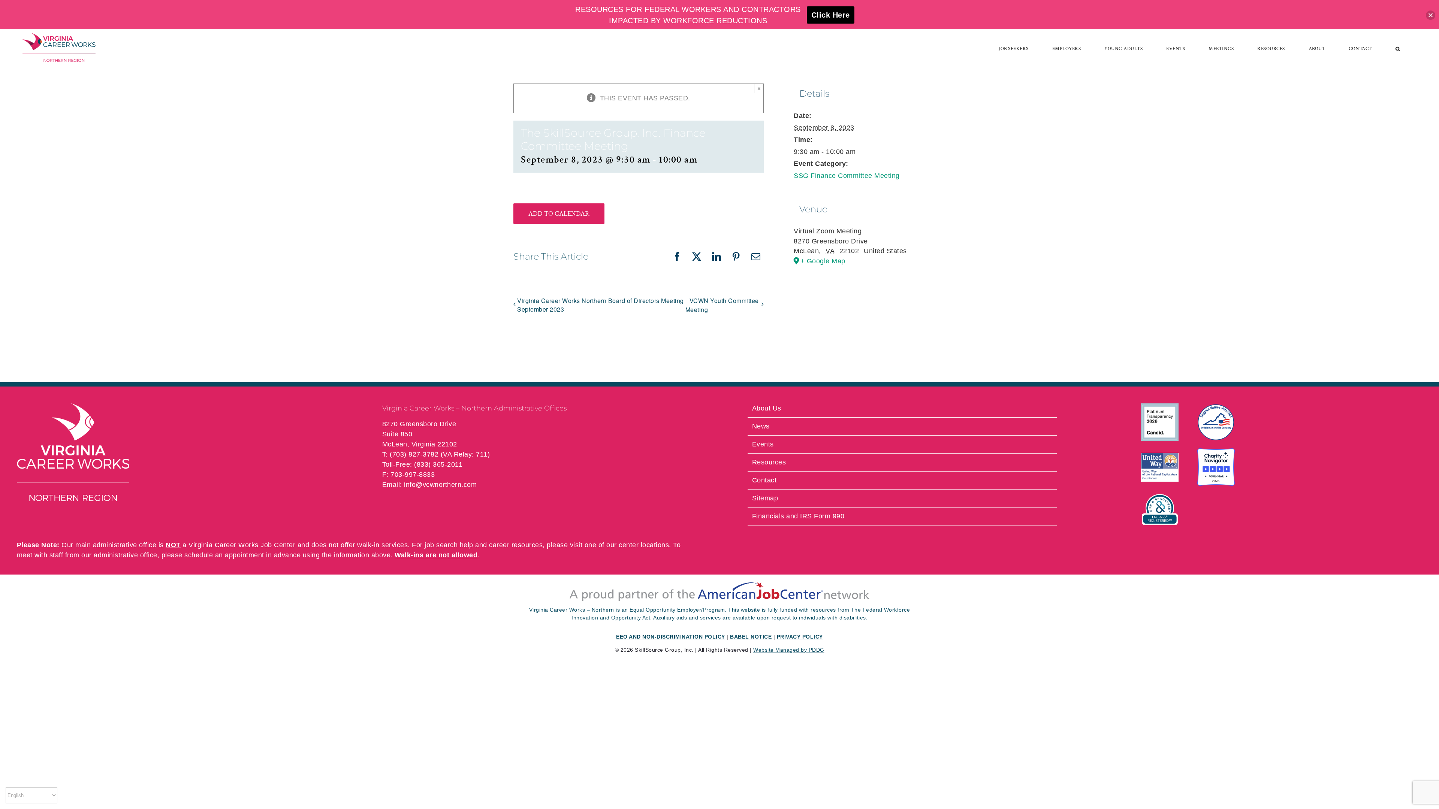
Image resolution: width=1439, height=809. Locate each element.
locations (655, 545)
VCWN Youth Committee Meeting (722, 305)
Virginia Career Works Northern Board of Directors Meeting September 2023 (600, 304)
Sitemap (765, 498)
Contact (764, 480)
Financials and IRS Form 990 (798, 516)
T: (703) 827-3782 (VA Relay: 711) (436, 454)
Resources (769, 462)
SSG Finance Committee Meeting (847, 175)
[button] (1398, 48)
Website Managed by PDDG (788, 650)
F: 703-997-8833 (408, 474)
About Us (766, 408)
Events (763, 444)
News (761, 426)
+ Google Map (822, 261)
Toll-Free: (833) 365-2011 (422, 464)
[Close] (1430, 15)
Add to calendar (558, 214)
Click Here (830, 15)
